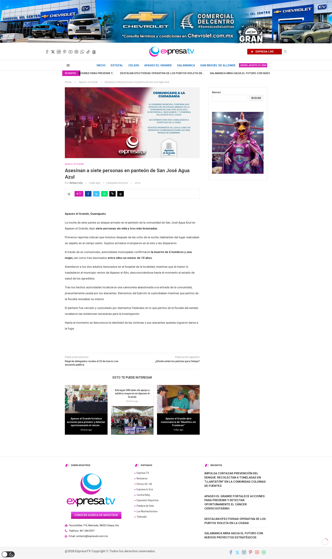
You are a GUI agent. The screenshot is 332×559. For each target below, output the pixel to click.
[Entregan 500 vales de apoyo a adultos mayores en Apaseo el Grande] (132, 420)
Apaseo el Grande (158, 65)
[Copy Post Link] (112, 194)
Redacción (76, 182)
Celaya (133, 65)
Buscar (216, 92)
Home (68, 82)
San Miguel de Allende (218, 65)
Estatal (117, 65)
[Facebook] (47, 52)
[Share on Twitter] (96, 194)
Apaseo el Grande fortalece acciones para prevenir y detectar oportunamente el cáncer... (86, 422)
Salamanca (186, 65)
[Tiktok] (88, 52)
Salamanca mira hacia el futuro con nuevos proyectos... (210, 73)
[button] (8, 554)
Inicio (101, 65)
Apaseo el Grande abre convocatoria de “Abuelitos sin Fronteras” (178, 422)
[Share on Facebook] (88, 194)
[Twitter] (53, 52)
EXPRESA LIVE (265, 51)
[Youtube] (70, 52)
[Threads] (94, 52)
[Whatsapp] (82, 52)
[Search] (285, 51)
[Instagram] (59, 52)
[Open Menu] (68, 65)
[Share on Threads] (120, 194)
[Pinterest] (65, 52)
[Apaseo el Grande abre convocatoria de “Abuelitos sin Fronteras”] (178, 399)
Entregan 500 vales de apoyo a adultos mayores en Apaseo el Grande (132, 393)
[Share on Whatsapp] (104, 194)
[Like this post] (80, 194)
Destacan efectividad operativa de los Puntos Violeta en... (122, 73)
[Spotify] (76, 52)
